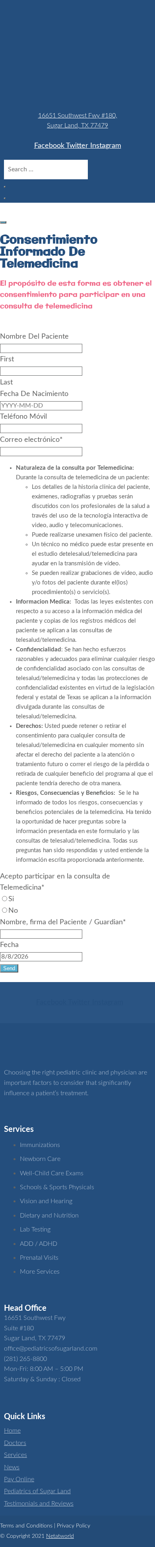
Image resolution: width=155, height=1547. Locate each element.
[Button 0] (5, 187)
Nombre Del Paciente (34, 336)
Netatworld (60, 1536)
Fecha (9, 945)
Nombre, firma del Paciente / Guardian (63, 922)
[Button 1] (5, 198)
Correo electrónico (31, 439)
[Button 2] (3, 222)
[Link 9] (43, 1052)
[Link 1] (53, 95)
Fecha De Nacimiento (34, 394)
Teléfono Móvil (23, 416)
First (7, 359)
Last (6, 382)
